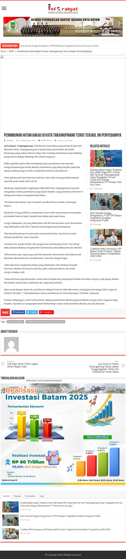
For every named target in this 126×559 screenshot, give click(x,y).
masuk (40, 380)
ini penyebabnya (16, 322)
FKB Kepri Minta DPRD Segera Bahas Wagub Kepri (22, 364)
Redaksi (10, 140)
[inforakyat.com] (63, 8)
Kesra (49, 140)
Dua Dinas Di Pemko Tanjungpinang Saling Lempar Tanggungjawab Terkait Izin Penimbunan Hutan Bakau (104, 367)
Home (3, 51)
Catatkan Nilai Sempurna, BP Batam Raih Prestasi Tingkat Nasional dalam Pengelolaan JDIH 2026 (105, 252)
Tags (41, 496)
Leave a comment (65, 140)
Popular (17, 496)
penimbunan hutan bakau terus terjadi (45, 322)
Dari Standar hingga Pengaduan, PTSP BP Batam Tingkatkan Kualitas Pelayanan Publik (60, 46)
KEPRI (11, 51)
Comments (30, 496)
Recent (6, 496)
